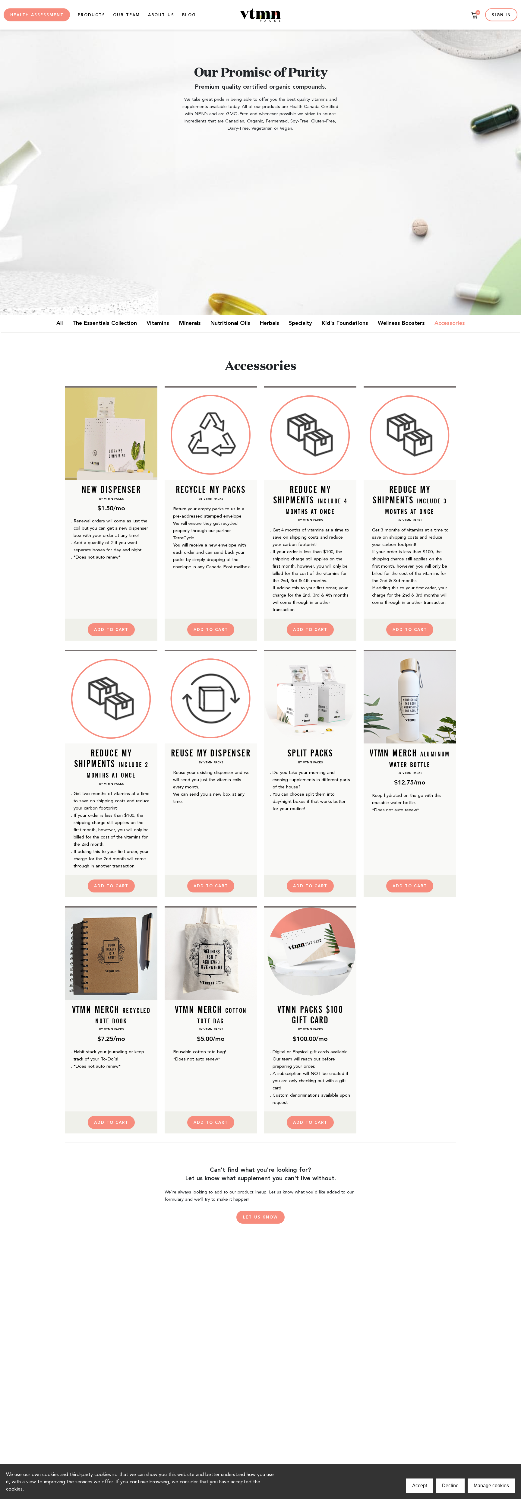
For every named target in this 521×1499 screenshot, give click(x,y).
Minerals (190, 323)
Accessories (449, 323)
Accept (419, 1485)
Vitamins (158, 323)
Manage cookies (491, 1485)
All (59, 323)
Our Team (126, 15)
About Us (161, 15)
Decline (450, 1485)
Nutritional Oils (230, 323)
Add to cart (111, 630)
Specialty (300, 323)
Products (91, 15)
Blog (189, 15)
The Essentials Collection (104, 323)
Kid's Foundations (345, 323)
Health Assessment (37, 15)
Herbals (269, 323)
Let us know (260, 1217)
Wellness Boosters (401, 323)
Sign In (501, 15)
